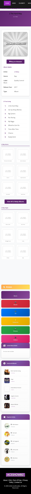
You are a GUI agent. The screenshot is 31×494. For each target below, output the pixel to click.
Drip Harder (8, 194)
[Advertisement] (16, 20)
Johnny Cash (15, 449)
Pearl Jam (14, 433)
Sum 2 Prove (23, 224)
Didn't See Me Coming (16, 371)
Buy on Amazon (16, 62)
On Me (23, 241)
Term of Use (17, 480)
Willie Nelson (15, 424)
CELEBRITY (22, 3)
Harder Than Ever (23, 177)
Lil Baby (16, 72)
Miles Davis (14, 458)
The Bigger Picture (8, 241)
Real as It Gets (8, 224)
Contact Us (18, 482)
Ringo (12, 379)
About (5, 480)
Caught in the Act (14, 396)
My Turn (8, 177)
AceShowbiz (16, 486)
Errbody (8, 257)
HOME (7, 3)
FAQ (10, 480)
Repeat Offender (14, 404)
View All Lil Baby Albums (15, 202)
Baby (23, 257)
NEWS (14, 3)
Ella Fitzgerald (15, 441)
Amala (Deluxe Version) (16, 387)
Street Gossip (23, 194)
